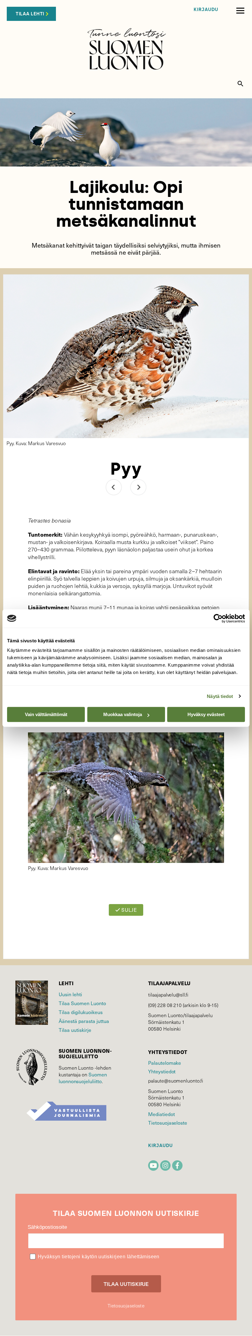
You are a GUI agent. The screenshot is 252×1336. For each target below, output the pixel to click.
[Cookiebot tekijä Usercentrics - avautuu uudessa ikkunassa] (218, 618)
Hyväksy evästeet (206, 714)
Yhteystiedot (161, 1071)
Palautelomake (164, 1062)
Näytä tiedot (220, 696)
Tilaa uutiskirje (75, 1029)
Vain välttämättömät (46, 714)
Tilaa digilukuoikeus (81, 1012)
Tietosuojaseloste (167, 1122)
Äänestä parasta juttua (84, 1021)
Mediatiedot (161, 1114)
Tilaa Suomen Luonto (82, 1003)
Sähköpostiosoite (47, 1227)
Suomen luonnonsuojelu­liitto (83, 1078)
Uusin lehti (70, 994)
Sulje (128, 909)
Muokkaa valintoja (122, 714)
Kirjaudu (206, 9)
